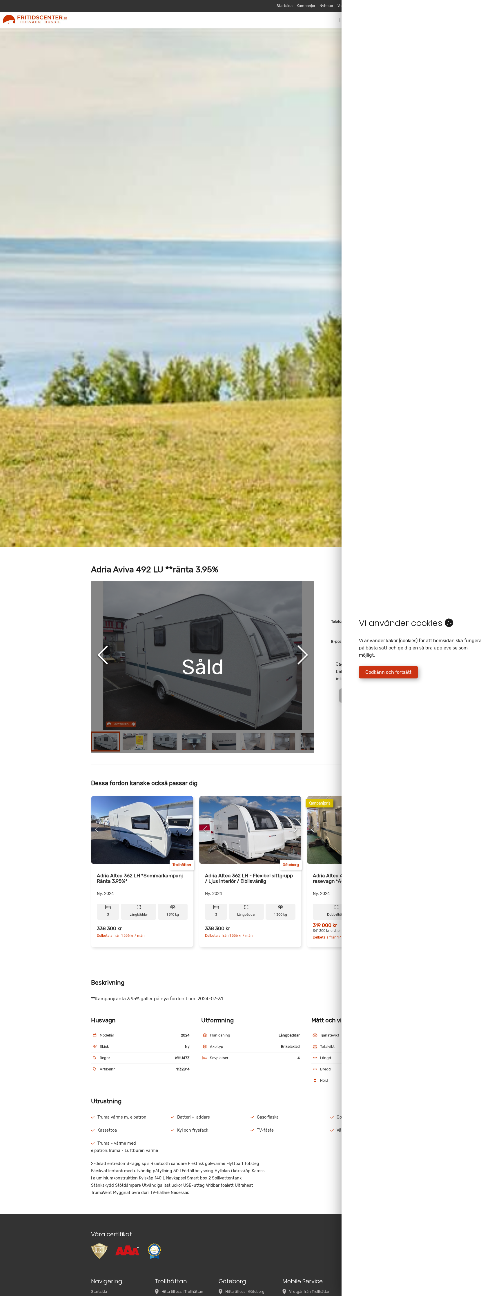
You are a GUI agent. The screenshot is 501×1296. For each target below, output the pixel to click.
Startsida (285, 5)
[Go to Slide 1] (105, 742)
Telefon (339, 621)
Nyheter (326, 5)
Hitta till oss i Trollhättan (182, 1291)
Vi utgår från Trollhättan (310, 1291)
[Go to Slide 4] (194, 742)
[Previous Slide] (102, 655)
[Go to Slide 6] (253, 742)
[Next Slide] (302, 655)
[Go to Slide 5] (223, 742)
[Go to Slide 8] (312, 742)
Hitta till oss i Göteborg (244, 1291)
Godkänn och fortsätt (388, 672)
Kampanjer (306, 5)
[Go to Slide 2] (135, 742)
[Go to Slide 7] (282, 742)
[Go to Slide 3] (164, 742)
